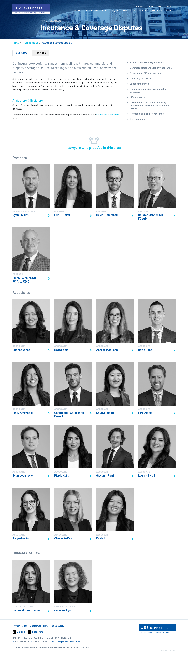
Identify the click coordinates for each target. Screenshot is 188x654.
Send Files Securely (53, 625)
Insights (114, 10)
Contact (150, 6)
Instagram (37, 631)
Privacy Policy (19, 625)
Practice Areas (90, 10)
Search (161, 6)
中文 (169, 6)
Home (15, 42)
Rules (104, 10)
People (76, 10)
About (169, 10)
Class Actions (128, 10)
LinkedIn (20, 631)
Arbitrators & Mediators (150, 10)
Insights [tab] (41, 53)
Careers (139, 6)
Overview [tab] (21, 53)
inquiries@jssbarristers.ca (65, 641)
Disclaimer (35, 625)
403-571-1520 (21, 641)
